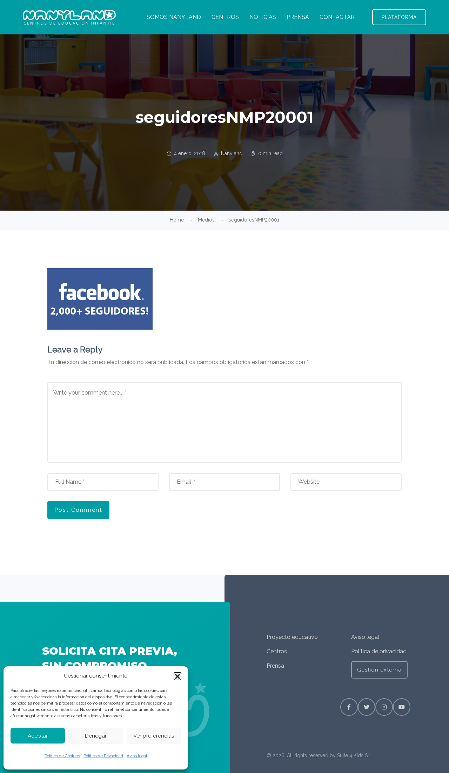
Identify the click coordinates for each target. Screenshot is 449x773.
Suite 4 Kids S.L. (355, 755)
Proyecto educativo (292, 637)
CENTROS (225, 17)
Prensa (275, 665)
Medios (206, 220)
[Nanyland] (69, 17)
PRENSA (298, 17)
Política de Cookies (62, 755)
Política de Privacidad (103, 755)
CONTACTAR (337, 17)
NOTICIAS (262, 17)
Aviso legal (137, 755)
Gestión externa (379, 670)
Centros (277, 651)
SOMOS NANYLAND (174, 17)
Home (177, 220)
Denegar (96, 736)
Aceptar (38, 736)
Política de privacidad (379, 651)
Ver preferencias (153, 736)
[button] (177, 676)
